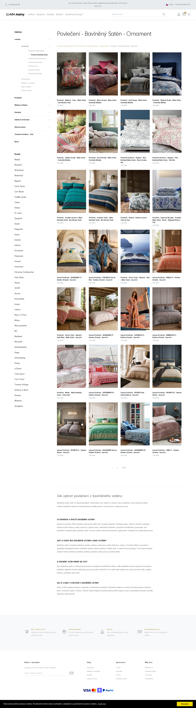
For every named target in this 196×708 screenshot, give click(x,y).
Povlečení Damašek (35, 62)
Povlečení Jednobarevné (37, 59)
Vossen (18, 395)
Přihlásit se (149, 668)
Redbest (18, 336)
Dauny (17, 208)
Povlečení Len (33, 66)
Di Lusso (18, 213)
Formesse (19, 251)
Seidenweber (21, 347)
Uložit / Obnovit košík (38, 629)
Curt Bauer (19, 192)
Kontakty (119, 671)
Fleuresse (19, 256)
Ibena (17, 283)
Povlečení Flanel (34, 70)
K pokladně (149, 679)
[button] (32, 39)
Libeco (18, 310)
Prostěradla (25, 79)
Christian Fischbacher (24, 272)
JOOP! (17, 288)
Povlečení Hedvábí (35, 74)
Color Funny (20, 186)
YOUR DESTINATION (182, 5)
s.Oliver (18, 369)
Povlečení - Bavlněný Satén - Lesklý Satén (93, 46)
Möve (17, 320)
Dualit (17, 224)
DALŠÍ (124, 468)
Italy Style (19, 278)
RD (16, 331)
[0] (184, 14)
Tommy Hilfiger (22, 385)
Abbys (17, 160)
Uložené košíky (150, 671)
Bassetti (18, 165)
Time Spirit (19, 374)
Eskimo (18, 245)
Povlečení (90, 668)
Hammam (19, 267)
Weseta (18, 401)
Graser (18, 261)
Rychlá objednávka (75, 629)
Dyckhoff (18, 219)
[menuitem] (32, 39)
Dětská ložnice (26, 90)
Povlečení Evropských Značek (67, 46)
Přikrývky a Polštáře (93, 671)
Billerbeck (19, 170)
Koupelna (41, 14)
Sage (17, 353)
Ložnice (31, 14)
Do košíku (148, 675)
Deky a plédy (26, 87)
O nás (118, 668)
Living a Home (92, 679)
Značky (59, 14)
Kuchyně (50, 14)
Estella (18, 240)
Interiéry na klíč (121, 679)
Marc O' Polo (20, 315)
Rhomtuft (18, 342)
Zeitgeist (19, 406)
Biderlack (19, 176)
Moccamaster (21, 326)
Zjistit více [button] (102, 704)
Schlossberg (20, 358)
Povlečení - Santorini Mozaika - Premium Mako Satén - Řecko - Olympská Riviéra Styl (166, 220)
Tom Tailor (19, 379)
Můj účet (110, 629)
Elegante (19, 229)
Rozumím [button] (184, 704)
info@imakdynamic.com (152, 629)
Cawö (17, 202)
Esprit (17, 235)
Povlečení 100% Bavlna (36, 51)
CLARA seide (20, 197)
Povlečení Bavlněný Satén (39, 55)
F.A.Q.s (118, 675)
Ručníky (89, 675)
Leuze (17, 304)
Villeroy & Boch (21, 390)
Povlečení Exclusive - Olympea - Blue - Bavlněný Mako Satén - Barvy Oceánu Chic (134, 160)
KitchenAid (19, 299)
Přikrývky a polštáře (28, 83)
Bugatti (18, 181)
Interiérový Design (73, 14)
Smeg (17, 363)
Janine (17, 294)
